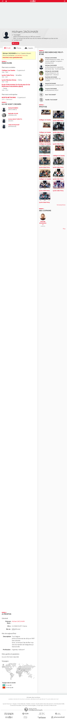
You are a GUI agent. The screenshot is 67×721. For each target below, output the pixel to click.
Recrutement (50, 703)
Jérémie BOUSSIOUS (42, 223)
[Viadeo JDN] (25, 717)
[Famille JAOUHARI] (41, 100)
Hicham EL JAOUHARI (51, 71)
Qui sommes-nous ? (7, 703)
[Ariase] (42, 717)
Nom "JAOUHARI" (50, 94)
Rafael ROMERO (13, 108)
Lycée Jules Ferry (8, 75)
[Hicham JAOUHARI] (6, 34)
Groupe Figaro (40, 705)
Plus (64, 229)
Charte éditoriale (21, 703)
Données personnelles (59, 703)
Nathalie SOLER (13, 113)
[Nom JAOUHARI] (41, 94)
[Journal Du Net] (42, 714)
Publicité (28, 703)
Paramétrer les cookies (16, 705)
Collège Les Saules (8, 70)
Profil (8, 48)
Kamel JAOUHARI (50, 83)
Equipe (14, 703)
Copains (30, 48)
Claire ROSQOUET (14, 125)
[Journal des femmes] (9, 714)
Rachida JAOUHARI (51, 77)
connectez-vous (20, 55)
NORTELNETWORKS (9, 97)
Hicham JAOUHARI (51, 58)
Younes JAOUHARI (51, 88)
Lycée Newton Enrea (9, 80)
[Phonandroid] (58, 717)
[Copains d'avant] (9, 717)
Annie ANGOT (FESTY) (15, 119)
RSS (45, 703)
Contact (33, 703)
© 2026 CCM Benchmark (50, 705)
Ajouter (16, 43)
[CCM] (25, 714)
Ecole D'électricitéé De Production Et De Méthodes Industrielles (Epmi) (16, 85)
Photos (18, 48)
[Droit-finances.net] (58, 714)
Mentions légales (32, 705)
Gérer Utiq (24, 705)
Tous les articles (39, 703)
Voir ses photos (61, 205)
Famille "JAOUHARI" (51, 100)
